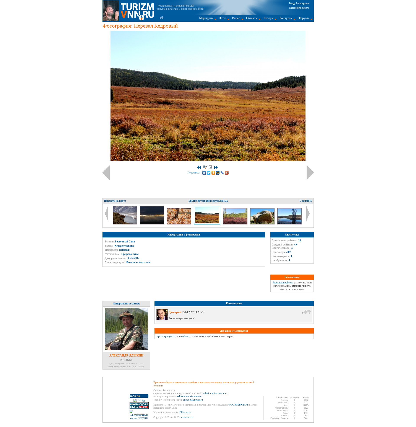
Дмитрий (175, 312)
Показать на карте (115, 200)
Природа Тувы (129, 253)
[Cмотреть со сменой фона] (210, 167)
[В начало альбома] (199, 167)
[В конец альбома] (216, 167)
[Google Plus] (227, 173)
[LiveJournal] (222, 173)
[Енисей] (125, 223)
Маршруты (206, 18)
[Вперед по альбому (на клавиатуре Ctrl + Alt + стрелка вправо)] (310, 172)
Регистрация (302, 3)
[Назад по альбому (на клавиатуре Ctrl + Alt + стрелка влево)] (106, 172)
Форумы (303, 18)
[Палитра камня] (262, 223)
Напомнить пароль (299, 7)
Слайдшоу (306, 200)
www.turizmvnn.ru (238, 404)
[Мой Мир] (218, 173)
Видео (236, 18)
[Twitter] (208, 173)
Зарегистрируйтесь (283, 282)
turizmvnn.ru (186, 417)
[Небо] (152, 223)
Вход (292, 3)
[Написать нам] (161, 17)
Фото (222, 18)
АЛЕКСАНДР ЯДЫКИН (126, 355)
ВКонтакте (185, 412)
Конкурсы (286, 18)
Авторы (268, 18)
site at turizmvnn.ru (193, 399)
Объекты (251, 18)
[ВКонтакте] (204, 173)
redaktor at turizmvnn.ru (215, 393)
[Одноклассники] (213, 173)
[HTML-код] (205, 167)
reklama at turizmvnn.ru (189, 396)
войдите (185, 336)
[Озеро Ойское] (289, 223)
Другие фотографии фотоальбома (208, 200)
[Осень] (179, 223)
